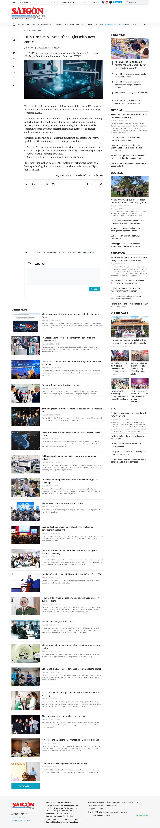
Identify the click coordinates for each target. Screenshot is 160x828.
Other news (19, 309)
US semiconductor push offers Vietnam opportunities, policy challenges (70, 481)
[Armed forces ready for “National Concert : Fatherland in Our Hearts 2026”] (120, 355)
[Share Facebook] (14, 46)
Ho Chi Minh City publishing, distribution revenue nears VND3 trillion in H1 (119, 396)
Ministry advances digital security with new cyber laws (128, 414)
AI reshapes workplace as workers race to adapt (64, 716)
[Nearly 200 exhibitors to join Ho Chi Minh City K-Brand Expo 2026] (25, 582)
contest (62, 252)
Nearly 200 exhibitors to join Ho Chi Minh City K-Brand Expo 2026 (71, 574)
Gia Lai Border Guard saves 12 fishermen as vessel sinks (129, 164)
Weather (143, 25)
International (46, 25)
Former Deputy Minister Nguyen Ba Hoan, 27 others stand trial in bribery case (129, 460)
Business (57, 25)
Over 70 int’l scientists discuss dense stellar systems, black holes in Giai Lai (72, 362)
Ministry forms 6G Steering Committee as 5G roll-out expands (70, 740)
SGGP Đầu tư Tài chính (70, 2)
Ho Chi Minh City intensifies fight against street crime (128, 437)
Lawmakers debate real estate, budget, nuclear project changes (127, 138)
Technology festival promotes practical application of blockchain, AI (72, 410)
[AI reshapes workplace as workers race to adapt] (25, 724)
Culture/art (93, 25)
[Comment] (14, 79)
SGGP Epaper (94, 2)
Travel (135, 25)
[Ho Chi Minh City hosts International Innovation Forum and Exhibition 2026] (25, 345)
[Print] (14, 66)
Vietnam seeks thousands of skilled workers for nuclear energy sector (71, 646)
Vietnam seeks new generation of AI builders (62, 503)
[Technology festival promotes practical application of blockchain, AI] (25, 416)
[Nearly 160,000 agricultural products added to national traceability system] (130, 186)
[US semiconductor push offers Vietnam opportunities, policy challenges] (25, 487)
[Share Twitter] (14, 52)
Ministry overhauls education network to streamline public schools (128, 297)
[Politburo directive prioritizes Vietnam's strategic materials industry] (25, 464)
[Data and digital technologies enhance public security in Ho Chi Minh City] (25, 700)
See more (24, 786)
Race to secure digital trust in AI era (58, 621)
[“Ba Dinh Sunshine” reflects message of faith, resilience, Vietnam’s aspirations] (140, 383)
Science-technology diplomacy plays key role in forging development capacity (67, 528)
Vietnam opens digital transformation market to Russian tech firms (70, 315)
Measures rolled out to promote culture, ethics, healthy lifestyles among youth (139, 368)
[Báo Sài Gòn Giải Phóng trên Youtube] (106, 2)
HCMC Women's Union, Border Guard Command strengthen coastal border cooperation (126, 148)
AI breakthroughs (50, 252)
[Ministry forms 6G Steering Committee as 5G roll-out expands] (25, 747)
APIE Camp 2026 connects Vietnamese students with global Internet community (69, 552)
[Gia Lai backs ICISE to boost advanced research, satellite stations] (25, 677)
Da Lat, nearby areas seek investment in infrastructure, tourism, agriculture (127, 221)
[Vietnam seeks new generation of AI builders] (25, 511)
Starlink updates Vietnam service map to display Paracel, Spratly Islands (72, 433)
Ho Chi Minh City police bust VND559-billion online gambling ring (129, 445)
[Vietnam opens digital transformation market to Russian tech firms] (25, 322)
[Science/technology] (14, 85)
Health (66, 25)
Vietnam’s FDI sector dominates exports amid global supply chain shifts (127, 229)
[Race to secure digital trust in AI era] (25, 629)
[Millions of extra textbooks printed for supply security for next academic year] (130, 48)
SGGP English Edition (28, 13)
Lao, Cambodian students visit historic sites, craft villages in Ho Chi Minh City (128, 341)
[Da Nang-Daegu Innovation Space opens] (25, 393)
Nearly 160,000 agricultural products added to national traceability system (128, 201)
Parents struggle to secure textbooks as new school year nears (129, 305)
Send (96, 289)
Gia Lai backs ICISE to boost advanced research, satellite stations (72, 669)
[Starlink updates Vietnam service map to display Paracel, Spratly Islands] (25, 440)
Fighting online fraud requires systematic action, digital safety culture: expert (70, 599)
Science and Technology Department (82, 252)
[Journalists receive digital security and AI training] (25, 771)
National (21, 25)
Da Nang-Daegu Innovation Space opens (60, 385)
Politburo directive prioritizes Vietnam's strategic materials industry (69, 457)
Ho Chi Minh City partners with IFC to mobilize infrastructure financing (129, 101)
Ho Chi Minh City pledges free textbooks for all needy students (130, 75)
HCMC (39, 252)
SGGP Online (39, 2)
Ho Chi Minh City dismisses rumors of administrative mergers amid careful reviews (129, 84)
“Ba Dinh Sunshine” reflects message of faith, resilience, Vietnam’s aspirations (139, 396)
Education (74, 25)
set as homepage (142, 815)
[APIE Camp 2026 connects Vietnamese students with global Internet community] (25, 558)
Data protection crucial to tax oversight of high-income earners (128, 452)
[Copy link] (14, 72)
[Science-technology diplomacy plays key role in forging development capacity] (25, 535)
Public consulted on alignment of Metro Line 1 (132, 93)
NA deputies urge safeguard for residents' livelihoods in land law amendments (128, 156)
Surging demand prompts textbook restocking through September (125, 289)
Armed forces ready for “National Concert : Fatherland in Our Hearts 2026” (119, 368)
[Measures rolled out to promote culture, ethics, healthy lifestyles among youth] (140, 355)
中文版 (84, 2)
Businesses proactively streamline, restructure (125, 237)
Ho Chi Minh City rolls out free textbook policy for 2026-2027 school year (129, 259)
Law (101, 25)
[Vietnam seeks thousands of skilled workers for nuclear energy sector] (25, 653)
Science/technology (113, 25)
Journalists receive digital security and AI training (64, 763)
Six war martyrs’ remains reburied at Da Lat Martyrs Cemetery (129, 116)
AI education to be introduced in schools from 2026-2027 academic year (127, 281)
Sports (83, 25)
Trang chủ (13, 24)
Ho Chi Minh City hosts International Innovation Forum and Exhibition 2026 (68, 339)
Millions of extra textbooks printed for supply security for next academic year (130, 64)
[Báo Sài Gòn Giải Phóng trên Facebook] (103, 2)
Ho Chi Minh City (33, 25)
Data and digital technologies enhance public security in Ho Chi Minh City (71, 694)
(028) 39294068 (18, 817)
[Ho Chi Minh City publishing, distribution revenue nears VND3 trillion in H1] (120, 383)
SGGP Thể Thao (53, 2)
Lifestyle (126, 25)
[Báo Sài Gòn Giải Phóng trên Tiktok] (110, 2)
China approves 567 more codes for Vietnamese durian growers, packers (126, 245)
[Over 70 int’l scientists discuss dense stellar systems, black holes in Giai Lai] (25, 369)
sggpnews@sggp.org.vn (21, 820)
